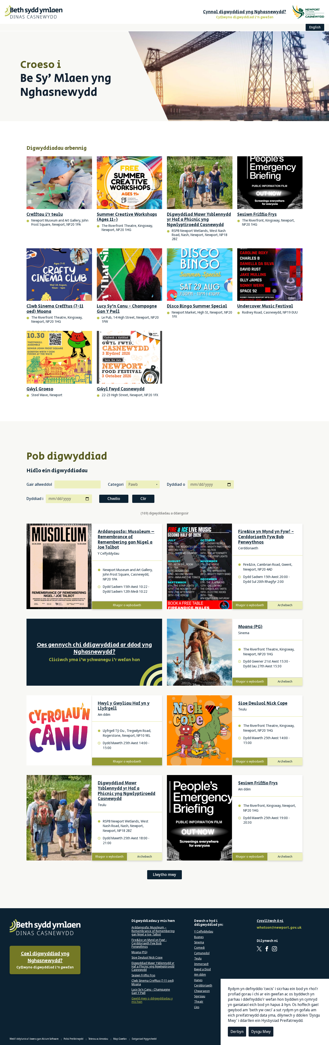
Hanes (198, 980)
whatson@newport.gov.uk (278, 928)
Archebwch (285, 605)
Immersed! (201, 964)
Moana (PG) (250, 627)
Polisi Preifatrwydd (74, 1038)
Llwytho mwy (164, 874)
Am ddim (200, 974)
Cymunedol (202, 953)
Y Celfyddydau (203, 931)
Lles (196, 1007)
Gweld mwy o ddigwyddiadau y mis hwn (152, 1000)
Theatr (198, 1001)
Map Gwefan (120, 1038)
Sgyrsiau (199, 996)
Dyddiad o (176, 484)
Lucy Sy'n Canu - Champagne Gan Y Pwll (151, 991)
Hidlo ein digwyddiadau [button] (57, 471)
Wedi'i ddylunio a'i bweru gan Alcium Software (34, 1038)
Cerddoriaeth (203, 985)
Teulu (198, 958)
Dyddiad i (34, 498)
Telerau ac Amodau (98, 1038)
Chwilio (113, 498)
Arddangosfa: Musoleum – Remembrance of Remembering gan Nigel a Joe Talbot (126, 539)
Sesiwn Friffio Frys (258, 783)
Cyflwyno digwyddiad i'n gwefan (45, 960)
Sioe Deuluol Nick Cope (262, 703)
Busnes (199, 937)
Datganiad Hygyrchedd (144, 1038)
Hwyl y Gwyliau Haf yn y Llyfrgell (124, 706)
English (315, 27)
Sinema (199, 942)
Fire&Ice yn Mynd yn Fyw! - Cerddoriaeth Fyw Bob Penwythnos (266, 537)
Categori (116, 484)
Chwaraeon (202, 991)
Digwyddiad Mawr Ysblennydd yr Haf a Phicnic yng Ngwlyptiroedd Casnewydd (126, 791)
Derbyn (236, 1031)
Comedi (199, 947)
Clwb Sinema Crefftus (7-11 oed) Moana (153, 982)
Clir (143, 498)
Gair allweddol (39, 484)
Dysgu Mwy (261, 1031)
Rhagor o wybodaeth (127, 605)
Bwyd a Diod (202, 969)
